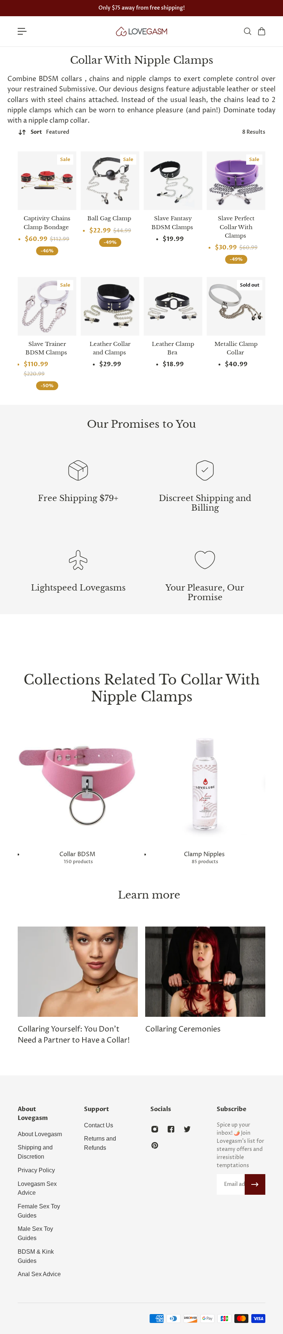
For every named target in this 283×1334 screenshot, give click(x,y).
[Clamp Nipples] (204, 794)
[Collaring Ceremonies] (205, 981)
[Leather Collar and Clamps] (110, 306)
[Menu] (22, 31)
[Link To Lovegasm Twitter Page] (187, 1129)
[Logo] (141, 31)
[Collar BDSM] (78, 794)
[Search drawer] (247, 31)
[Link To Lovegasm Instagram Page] (155, 1129)
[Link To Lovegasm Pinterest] (155, 1145)
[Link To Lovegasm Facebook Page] (171, 1129)
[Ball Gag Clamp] (110, 180)
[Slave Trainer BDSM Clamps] (47, 306)
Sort (50, 132)
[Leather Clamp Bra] (173, 306)
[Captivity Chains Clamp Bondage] (47, 180)
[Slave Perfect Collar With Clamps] (236, 180)
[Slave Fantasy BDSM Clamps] (173, 180)
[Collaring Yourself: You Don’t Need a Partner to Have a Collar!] (78, 986)
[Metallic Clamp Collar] (236, 306)
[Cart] (261, 31)
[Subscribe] (255, 1184)
